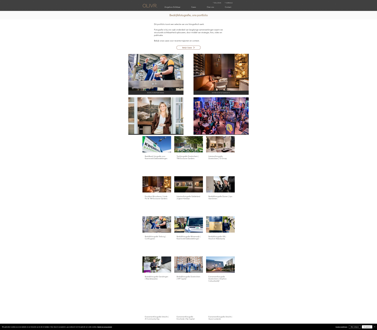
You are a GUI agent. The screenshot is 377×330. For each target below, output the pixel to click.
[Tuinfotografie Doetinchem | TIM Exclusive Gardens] (188, 144)
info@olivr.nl (229, 2)
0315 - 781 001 (217, 2)
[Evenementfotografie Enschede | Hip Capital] (188, 305)
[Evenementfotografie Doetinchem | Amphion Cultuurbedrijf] (220, 264)
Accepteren (367, 327)
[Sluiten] (374, 326)
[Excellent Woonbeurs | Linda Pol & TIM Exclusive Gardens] (156, 184)
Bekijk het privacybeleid (104, 327)
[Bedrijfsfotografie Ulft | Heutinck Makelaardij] (220, 224)
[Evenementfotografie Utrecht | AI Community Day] (156, 305)
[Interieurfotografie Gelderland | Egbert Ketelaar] (188, 184)
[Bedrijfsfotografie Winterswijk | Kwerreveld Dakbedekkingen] (188, 224)
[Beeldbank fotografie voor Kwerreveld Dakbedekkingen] (156, 144)
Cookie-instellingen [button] (341, 327)
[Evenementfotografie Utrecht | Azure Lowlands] (220, 305)
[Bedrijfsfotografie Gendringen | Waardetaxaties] (156, 264)
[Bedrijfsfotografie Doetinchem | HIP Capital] (188, 264)
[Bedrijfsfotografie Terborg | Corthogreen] (156, 224)
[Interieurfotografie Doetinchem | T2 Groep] (220, 144)
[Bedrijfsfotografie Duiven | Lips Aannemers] (220, 184)
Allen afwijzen (355, 327)
